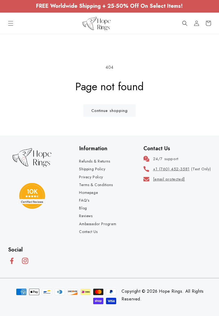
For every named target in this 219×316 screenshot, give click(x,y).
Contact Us (88, 231)
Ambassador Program (97, 224)
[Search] (185, 23)
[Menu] (11, 23)
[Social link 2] (25, 261)
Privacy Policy (91, 177)
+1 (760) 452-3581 (171, 169)
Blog (83, 208)
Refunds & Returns (94, 161)
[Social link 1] (11, 261)
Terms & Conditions (96, 184)
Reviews (85, 216)
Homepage (88, 192)
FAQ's (84, 200)
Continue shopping (109, 111)
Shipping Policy (92, 169)
